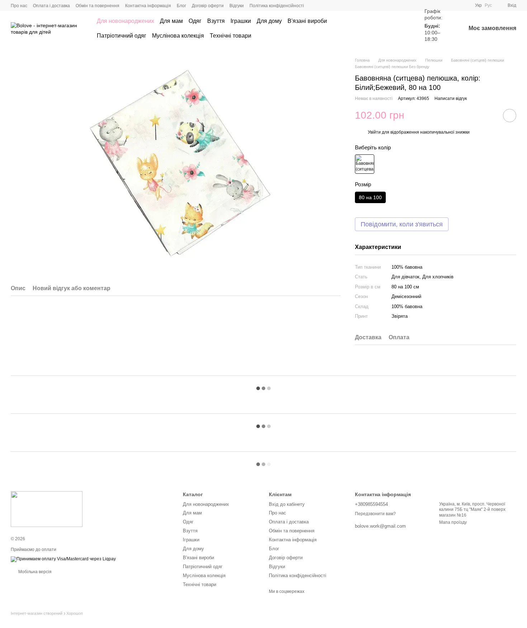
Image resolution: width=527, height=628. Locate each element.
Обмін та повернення (97, 5)
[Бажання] (403, 28)
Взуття (216, 21)
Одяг (195, 21)
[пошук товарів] (377, 28)
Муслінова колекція (178, 36)
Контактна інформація (148, 5)
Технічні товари (230, 36)
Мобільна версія (34, 571)
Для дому (269, 21)
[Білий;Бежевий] (364, 164)
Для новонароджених (125, 21)
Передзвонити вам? (375, 513)
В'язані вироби (307, 21)
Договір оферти (208, 5)
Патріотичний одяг (121, 36)
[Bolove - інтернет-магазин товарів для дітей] (46, 509)
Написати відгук (451, 98)
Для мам (171, 21)
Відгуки (236, 5)
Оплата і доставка (51, 5)
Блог (181, 5)
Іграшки (241, 21)
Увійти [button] (374, 132)
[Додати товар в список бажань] (509, 115)
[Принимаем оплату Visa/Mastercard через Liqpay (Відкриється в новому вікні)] (63, 558)
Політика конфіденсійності (277, 5)
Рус (488, 5)
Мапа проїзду (453, 522)
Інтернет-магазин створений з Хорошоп (47, 613)
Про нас (19, 5)
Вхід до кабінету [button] (287, 504)
